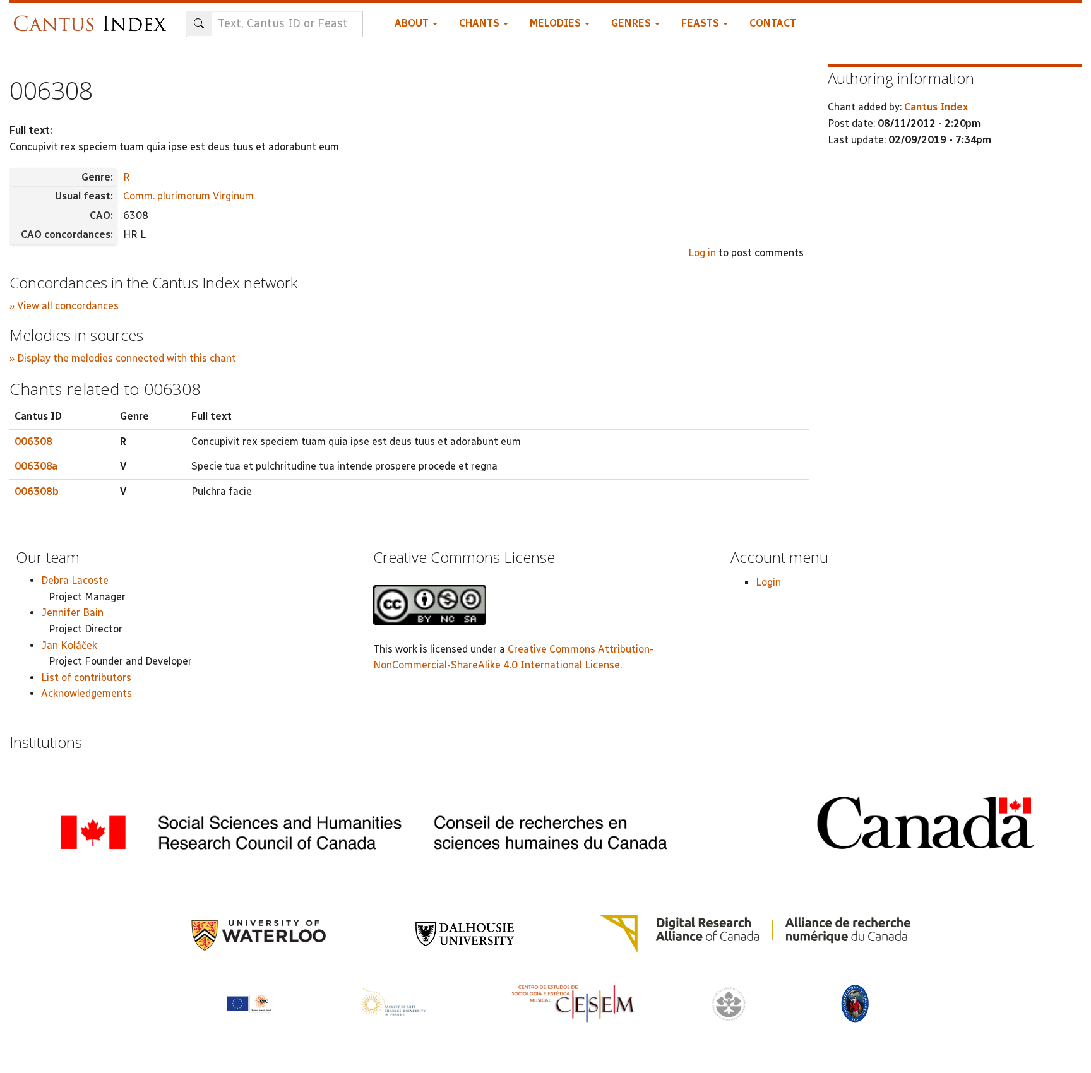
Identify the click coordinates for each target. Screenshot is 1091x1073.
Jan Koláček (69, 645)
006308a (36, 466)
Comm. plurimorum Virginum (188, 196)
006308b (37, 491)
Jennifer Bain (72, 613)
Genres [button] (632, 23)
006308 (33, 442)
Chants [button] (480, 23)
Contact (772, 23)
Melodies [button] (556, 23)
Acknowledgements (86, 693)
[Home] (93, 17)
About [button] (413, 23)
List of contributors (86, 678)
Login (768, 582)
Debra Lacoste (75, 580)
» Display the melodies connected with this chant (122, 358)
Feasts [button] (701, 23)
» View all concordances (64, 306)
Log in (702, 253)
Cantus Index (936, 107)
